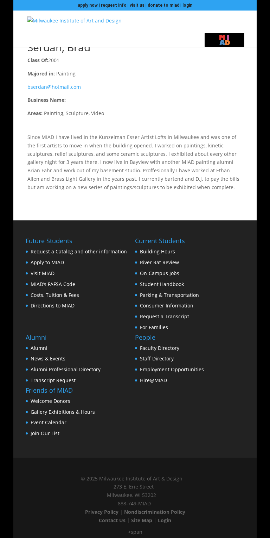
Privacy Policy (101, 512)
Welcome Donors (50, 401)
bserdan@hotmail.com (54, 87)
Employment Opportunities (172, 369)
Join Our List (45, 433)
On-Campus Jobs (159, 273)
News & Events (48, 358)
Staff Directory (157, 358)
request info (114, 5)
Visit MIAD (42, 273)
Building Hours (157, 251)
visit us (137, 5)
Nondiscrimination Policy (154, 512)
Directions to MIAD (53, 305)
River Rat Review (159, 262)
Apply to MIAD (47, 262)
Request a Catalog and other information (79, 251)
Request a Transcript (164, 316)
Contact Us (112, 520)
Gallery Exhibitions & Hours (63, 412)
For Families (154, 327)
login (187, 5)
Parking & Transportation (169, 295)
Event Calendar (48, 422)
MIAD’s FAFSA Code (53, 284)
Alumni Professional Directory (66, 369)
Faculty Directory (159, 348)
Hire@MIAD (153, 380)
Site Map (141, 520)
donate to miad (163, 5)
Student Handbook (162, 284)
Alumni (39, 348)
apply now (88, 5)
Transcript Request (53, 380)
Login (164, 520)
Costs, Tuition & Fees (55, 295)
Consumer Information (166, 305)
